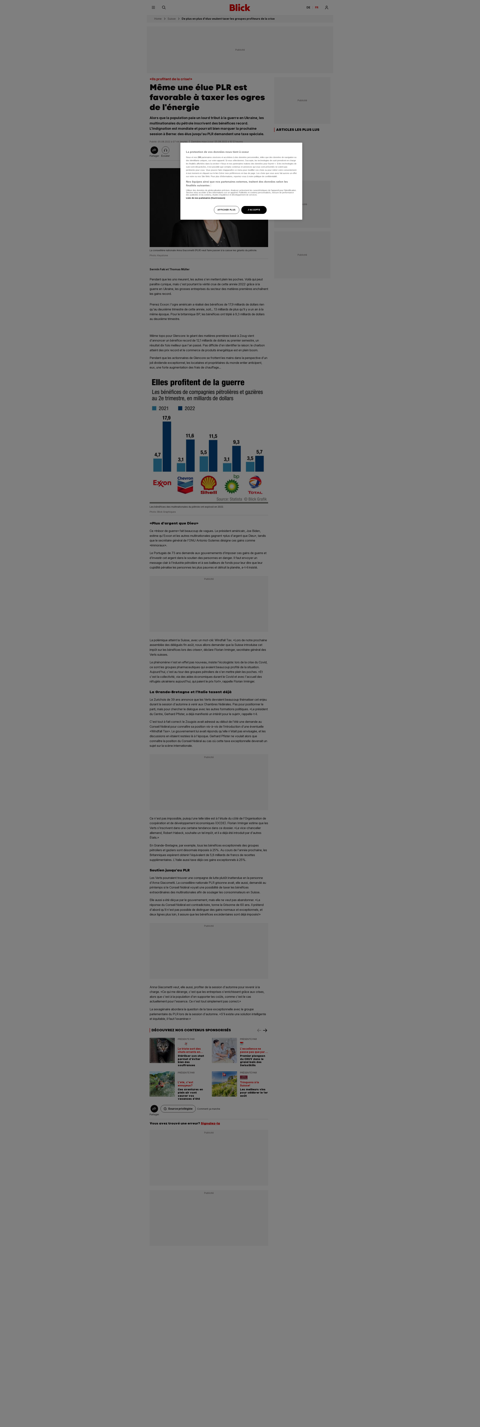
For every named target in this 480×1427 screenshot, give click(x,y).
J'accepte (254, 210)
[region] (241, 181)
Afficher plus (226, 210)
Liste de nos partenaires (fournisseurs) (205, 198)
